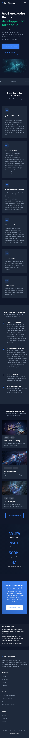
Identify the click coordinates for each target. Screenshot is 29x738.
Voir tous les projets (14, 515)
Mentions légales (14, 733)
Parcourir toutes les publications (12, 643)
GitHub (4, 715)
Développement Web (8, 696)
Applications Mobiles (8, 705)
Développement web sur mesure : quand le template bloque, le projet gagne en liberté (13, 638)
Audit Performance (8, 702)
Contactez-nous (14, 608)
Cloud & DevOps (7, 699)
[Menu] (25, 3)
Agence (4, 685)
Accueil (4, 676)
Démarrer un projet (11, 46)
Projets (4, 682)
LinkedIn (4, 718)
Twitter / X (5, 721)
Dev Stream (8, 3)
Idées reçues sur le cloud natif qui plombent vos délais (13, 168)
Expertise (5, 679)
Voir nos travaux (10, 52)
